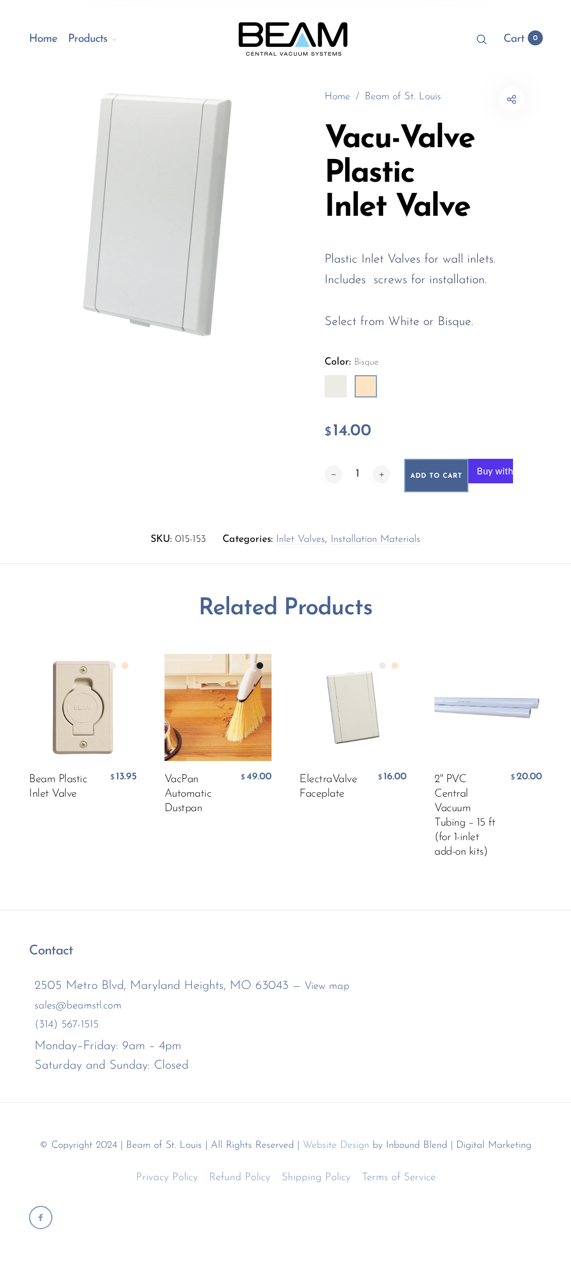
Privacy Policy (167, 1177)
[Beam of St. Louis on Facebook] (40, 1217)
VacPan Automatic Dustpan (188, 794)
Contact (51, 951)
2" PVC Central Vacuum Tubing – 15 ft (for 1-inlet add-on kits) (464, 815)
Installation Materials (375, 540)
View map (327, 986)
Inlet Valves (300, 540)
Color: (352, 362)
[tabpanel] (157, 214)
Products (87, 39)
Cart (521, 39)
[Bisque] (366, 386)
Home (43, 39)
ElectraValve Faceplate (328, 786)
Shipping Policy (316, 1177)
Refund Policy (239, 1177)
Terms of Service (398, 1177)
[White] (336, 386)
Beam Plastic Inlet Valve (58, 786)
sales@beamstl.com (78, 1006)
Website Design (336, 1146)
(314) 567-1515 (67, 1025)
